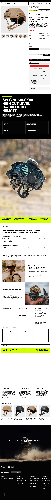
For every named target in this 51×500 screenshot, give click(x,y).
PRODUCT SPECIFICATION (7, 96)
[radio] (34, 49)
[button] (39, 66)
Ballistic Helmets (35, 6)
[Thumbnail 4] (16, 36)
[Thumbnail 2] (7, 36)
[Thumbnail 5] (21, 36)
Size (30, 46)
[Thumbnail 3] (12, 36)
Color (30, 51)
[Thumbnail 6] (25, 36)
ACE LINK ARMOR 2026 (18, 498)
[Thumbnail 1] (3, 36)
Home (30, 6)
